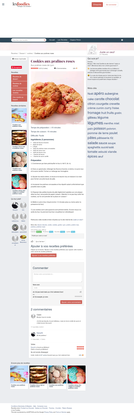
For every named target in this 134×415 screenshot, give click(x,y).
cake (91, 99)
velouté (102, 152)
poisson (100, 128)
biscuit (39, 225)
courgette (102, 103)
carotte (100, 98)
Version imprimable (20, 59)
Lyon (64, 225)
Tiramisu (51, 408)
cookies (54, 225)
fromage (94, 112)
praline (68, 225)
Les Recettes (62, 40)
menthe (108, 123)
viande (112, 151)
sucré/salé (107, 147)
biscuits (44, 225)
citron (91, 103)
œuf (100, 156)
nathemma (15, 221)
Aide (34, 406)
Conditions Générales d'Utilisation (21, 406)
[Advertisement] (67, 22)
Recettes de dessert (17, 77)
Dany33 (40, 333)
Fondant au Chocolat (27, 408)
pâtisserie (103, 138)
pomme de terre (98, 133)
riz (111, 137)
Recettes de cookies (17, 84)
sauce (103, 142)
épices (92, 156)
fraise (115, 108)
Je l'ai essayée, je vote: (40, 297)
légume (103, 117)
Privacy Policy (48, 412)
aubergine (111, 93)
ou (34, 294)
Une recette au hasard (18, 98)
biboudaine (15, 232)
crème (92, 108)
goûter (60, 225)
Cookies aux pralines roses (17, 125)
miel (116, 123)
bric (23, 210)
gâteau (92, 117)
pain (90, 128)
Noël (90, 93)
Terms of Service (61, 412)
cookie (50, 225)
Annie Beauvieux (23, 241)
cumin (100, 108)
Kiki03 (23, 221)
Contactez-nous (42, 406)
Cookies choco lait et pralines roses (18, 147)
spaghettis (94, 147)
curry (108, 108)
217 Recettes (104, 54)
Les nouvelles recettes (17, 91)
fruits (110, 112)
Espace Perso (75, 40)
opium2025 (23, 232)
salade (93, 142)
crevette (114, 103)
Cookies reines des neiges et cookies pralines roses (18, 192)
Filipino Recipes (67, 408)
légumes (95, 122)
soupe (112, 143)
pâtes (92, 137)
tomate (92, 151)
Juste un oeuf (107, 52)
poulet (113, 133)
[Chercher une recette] (44, 40)
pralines (33, 227)
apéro (99, 93)
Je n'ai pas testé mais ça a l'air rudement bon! (48, 292)
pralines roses (40, 227)
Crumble (58, 408)
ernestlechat (15, 244)
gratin (118, 113)
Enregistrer (17, 67)
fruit (103, 112)
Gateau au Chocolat (41, 408)
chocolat (112, 98)
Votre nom (36, 285)
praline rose (75, 225)
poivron (111, 128)
